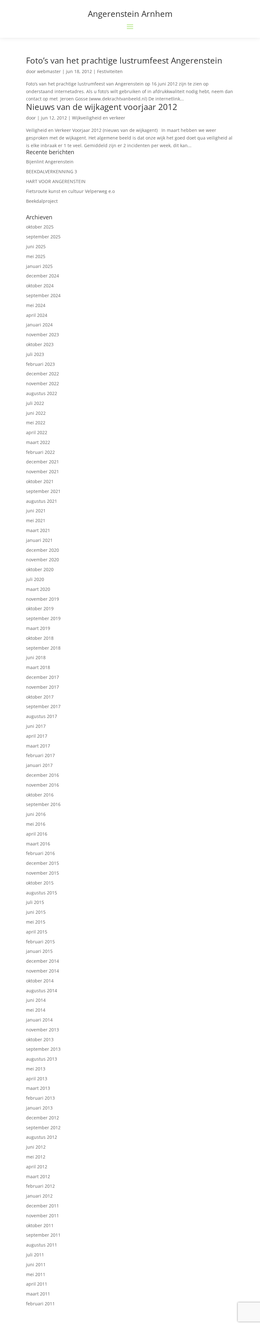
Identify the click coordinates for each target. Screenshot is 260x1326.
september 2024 (43, 295)
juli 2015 (35, 902)
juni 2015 (36, 912)
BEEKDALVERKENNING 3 (51, 171)
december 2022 (42, 374)
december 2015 (42, 863)
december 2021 (42, 462)
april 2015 (36, 932)
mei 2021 (35, 520)
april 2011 (36, 1284)
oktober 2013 (40, 1039)
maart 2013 (38, 1088)
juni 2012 (36, 1147)
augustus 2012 (41, 1137)
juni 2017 (36, 726)
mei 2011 (35, 1274)
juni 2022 (36, 413)
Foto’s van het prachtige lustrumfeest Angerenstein (124, 60)
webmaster (49, 71)
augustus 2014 (41, 991)
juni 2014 (36, 1000)
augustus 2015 (41, 893)
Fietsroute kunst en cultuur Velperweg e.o (70, 191)
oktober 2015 (40, 883)
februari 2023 (40, 364)
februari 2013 (40, 1098)
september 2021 (43, 491)
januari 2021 (39, 540)
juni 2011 (36, 1264)
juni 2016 (36, 814)
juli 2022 (35, 403)
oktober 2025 (40, 227)
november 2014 (42, 971)
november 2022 (42, 383)
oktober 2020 (40, 569)
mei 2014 (35, 1010)
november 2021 (42, 471)
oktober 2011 (40, 1225)
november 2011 (42, 1216)
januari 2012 (39, 1196)
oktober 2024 (40, 286)
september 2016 (43, 804)
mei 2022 (35, 423)
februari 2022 (40, 452)
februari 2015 (40, 942)
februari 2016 (40, 853)
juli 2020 (35, 579)
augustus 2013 (41, 1059)
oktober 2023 (40, 344)
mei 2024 (35, 305)
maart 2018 (38, 667)
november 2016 (42, 785)
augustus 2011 (41, 1245)
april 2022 (36, 432)
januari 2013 (39, 1108)
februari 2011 (40, 1304)
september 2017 (43, 706)
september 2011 (43, 1235)
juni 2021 (36, 511)
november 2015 (42, 873)
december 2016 (42, 775)
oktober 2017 (40, 697)
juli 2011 (35, 1255)
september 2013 (43, 1049)
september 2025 (43, 237)
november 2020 (42, 560)
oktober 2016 (40, 795)
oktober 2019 (40, 608)
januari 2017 (39, 765)
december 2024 (42, 276)
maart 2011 (38, 1294)
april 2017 (36, 736)
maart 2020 (38, 589)
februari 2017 (40, 755)
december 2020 (42, 550)
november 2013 (42, 1030)
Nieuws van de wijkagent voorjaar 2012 (101, 107)
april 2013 (36, 1079)
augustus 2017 (41, 716)
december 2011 (42, 1206)
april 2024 (36, 315)
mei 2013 (35, 1069)
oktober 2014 (40, 981)
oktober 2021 (40, 481)
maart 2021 (38, 530)
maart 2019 (38, 628)
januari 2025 (39, 266)
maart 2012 (38, 1176)
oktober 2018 (40, 638)
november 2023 (42, 335)
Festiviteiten (110, 71)
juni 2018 (36, 657)
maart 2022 (38, 442)
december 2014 (42, 961)
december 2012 (42, 1118)
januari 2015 (39, 951)
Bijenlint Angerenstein (50, 162)
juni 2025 (36, 246)
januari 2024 (39, 325)
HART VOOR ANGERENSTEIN (56, 181)
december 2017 (42, 677)
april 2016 (36, 834)
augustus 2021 (41, 501)
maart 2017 (38, 746)
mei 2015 (35, 922)
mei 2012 (35, 1157)
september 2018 (43, 648)
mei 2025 (35, 256)
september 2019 (43, 618)
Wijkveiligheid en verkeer (98, 118)
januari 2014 (39, 1020)
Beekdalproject (42, 201)
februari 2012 (40, 1186)
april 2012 (36, 1167)
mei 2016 (35, 824)
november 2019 (42, 599)
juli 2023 (35, 354)
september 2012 (43, 1127)
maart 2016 (38, 844)
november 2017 (42, 687)
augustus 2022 (41, 393)
